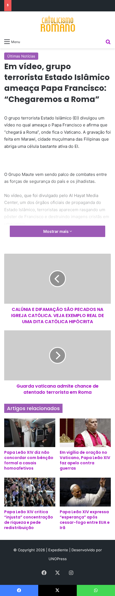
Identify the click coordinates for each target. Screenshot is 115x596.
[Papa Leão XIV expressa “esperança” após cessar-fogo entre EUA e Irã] (85, 492)
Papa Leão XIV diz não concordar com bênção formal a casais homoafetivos (28, 460)
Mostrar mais (56, 231)
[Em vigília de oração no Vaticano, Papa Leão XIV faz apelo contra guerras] (85, 432)
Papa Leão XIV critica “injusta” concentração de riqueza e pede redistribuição (28, 519)
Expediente (58, 550)
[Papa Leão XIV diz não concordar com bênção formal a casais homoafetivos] (29, 432)
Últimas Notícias (21, 56)
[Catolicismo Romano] (57, 23)
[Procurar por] (108, 41)
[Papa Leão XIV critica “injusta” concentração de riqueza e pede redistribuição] (29, 492)
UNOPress (58, 559)
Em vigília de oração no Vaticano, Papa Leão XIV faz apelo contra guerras (85, 460)
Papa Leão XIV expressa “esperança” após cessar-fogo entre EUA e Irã (85, 519)
